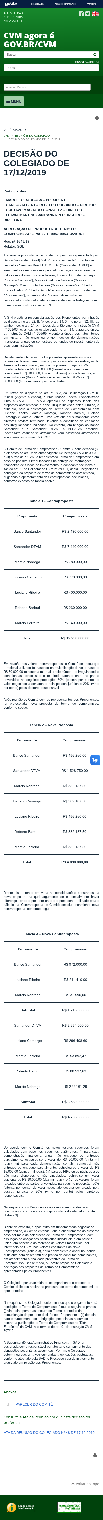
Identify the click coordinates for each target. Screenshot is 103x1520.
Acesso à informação (65, 4)
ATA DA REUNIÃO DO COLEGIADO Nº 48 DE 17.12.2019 (49, 1433)
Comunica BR (37, 4)
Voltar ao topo (87, 1483)
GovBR (11, 4)
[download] (8, 1404)
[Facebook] (81, 13)
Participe (91, 4)
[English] (95, 13)
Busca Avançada (87, 62)
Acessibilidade (14, 13)
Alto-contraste (15, 17)
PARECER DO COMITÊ (34, 1404)
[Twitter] (87, 13)
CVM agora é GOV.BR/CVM (30, 39)
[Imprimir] (95, 1455)
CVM (7, 135)
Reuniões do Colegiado (32, 135)
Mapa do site (13, 20)
